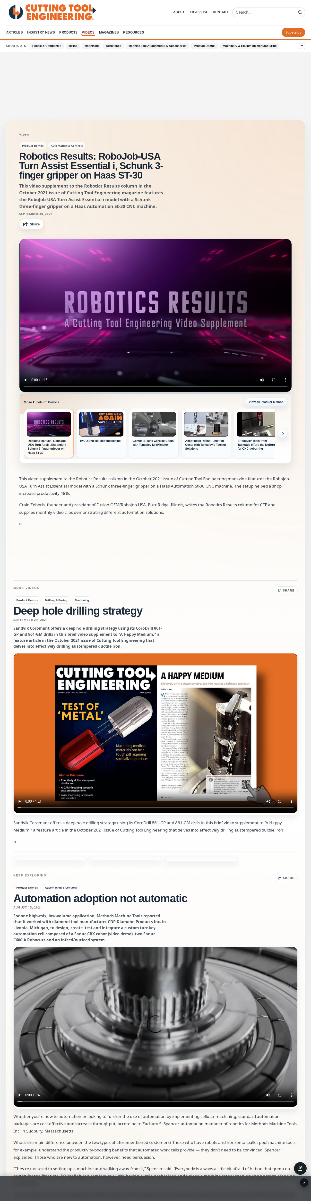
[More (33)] (302, 46)
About (179, 12)
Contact (220, 12)
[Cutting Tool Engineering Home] (52, 12)
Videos (88, 32)
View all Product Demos (266, 402)
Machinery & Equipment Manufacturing (249, 46)
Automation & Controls (67, 145)
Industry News (41, 32)
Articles (14, 32)
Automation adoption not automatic (100, 882)
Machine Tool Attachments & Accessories (158, 46)
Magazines (109, 32)
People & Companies (46, 46)
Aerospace (113, 46)
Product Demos (205, 46)
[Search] (300, 12)
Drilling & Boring (56, 600)
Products (68, 32)
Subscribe (293, 32)
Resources (133, 32)
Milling (73, 46)
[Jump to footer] (300, 1168)
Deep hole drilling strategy (77, 610)
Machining (92, 46)
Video (24, 134)
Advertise (199, 12)
